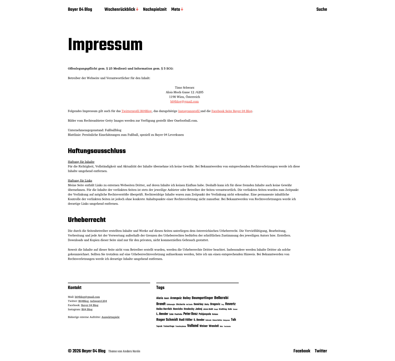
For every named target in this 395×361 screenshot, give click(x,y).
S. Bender (199, 320)
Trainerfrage (168, 326)
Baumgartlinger (202, 298)
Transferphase (180, 326)
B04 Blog (86, 309)
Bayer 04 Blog (80, 9)
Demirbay (198, 304)
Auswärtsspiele (111, 317)
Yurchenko (227, 326)
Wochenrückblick (119, 9)
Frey (222, 305)
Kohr (230, 309)
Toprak (159, 326)
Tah (233, 320)
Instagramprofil (189, 110)
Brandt (161, 304)
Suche (321, 10)
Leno (171, 314)
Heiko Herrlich (164, 309)
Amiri (166, 298)
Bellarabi (221, 298)
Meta (175, 9)
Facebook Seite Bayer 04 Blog (232, 110)
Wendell (214, 326)
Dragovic (215, 304)
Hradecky (189, 309)
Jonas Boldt (208, 309)
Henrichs (178, 309)
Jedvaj (198, 309)
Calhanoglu (171, 304)
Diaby (206, 304)
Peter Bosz (190, 314)
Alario (159, 298)
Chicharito (180, 304)
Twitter (321, 351)
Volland (192, 326)
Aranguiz (176, 298)
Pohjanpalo (205, 314)
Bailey (187, 298)
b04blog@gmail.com (184, 101)
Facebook (301, 351)
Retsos (215, 314)
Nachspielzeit (155, 9)
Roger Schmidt (167, 320)
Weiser (204, 326)
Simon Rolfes (217, 320)
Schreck (208, 320)
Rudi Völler (186, 319)
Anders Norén (131, 351)
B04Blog (83, 301)
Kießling (223, 309)
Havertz (230, 304)
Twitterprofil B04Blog (137, 110)
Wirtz (221, 326)
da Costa (189, 304)
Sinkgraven (226, 320)
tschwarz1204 (98, 301)
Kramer (235, 309)
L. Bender (162, 314)
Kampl (216, 309)
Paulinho (178, 314)
